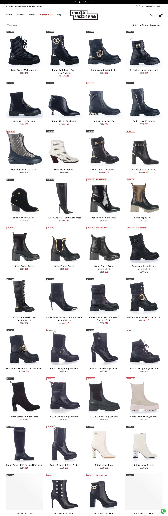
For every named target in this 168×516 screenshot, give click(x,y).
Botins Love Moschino (144, 121)
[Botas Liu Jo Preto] (24, 491)
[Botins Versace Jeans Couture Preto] (64, 295)
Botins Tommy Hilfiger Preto (104, 368)
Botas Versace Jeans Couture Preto (144, 317)
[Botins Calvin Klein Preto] (104, 196)
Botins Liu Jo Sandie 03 (64, 121)
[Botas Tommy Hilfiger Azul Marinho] (24, 443)
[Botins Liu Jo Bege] (104, 443)
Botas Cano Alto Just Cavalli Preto (64, 218)
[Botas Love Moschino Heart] (144, 48)
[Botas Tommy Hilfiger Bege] (144, 395)
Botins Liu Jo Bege (104, 465)
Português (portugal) (153, 6)
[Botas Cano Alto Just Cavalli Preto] (64, 196)
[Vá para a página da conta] (156, 15)
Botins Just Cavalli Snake (104, 70)
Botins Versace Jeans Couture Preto (64, 317)
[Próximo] (117, 2)
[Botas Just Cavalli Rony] (64, 48)
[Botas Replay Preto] (144, 196)
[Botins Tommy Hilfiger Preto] (104, 346)
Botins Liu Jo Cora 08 (24, 121)
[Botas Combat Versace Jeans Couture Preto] (104, 295)
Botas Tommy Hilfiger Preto (64, 368)
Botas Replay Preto (143, 218)
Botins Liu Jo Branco (143, 465)
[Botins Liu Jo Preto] (64, 491)
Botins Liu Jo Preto (64, 513)
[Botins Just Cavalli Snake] (104, 48)
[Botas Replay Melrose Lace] (24, 48)
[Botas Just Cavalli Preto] (104, 147)
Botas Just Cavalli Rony (64, 70)
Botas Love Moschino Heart (144, 70)
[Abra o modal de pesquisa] (151, 15)
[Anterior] (50, 2)
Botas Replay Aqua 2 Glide (24, 169)
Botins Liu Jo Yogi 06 (104, 121)
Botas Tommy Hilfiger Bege (143, 417)
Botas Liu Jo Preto (24, 513)
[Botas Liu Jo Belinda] (64, 147)
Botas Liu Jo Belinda (64, 169)
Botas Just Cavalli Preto (104, 169)
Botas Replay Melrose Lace (24, 70)
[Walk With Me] (84, 15)
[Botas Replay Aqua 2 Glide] (24, 147)
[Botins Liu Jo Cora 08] (24, 99)
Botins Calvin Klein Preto (104, 218)
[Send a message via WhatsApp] (163, 511)
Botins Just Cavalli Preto (144, 169)
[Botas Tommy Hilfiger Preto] (64, 346)
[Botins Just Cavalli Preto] (144, 147)
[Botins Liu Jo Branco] (144, 443)
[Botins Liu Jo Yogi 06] (104, 99)
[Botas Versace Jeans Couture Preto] (144, 295)
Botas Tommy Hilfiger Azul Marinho (24, 465)
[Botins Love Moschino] (144, 99)
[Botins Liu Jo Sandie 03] (64, 99)
